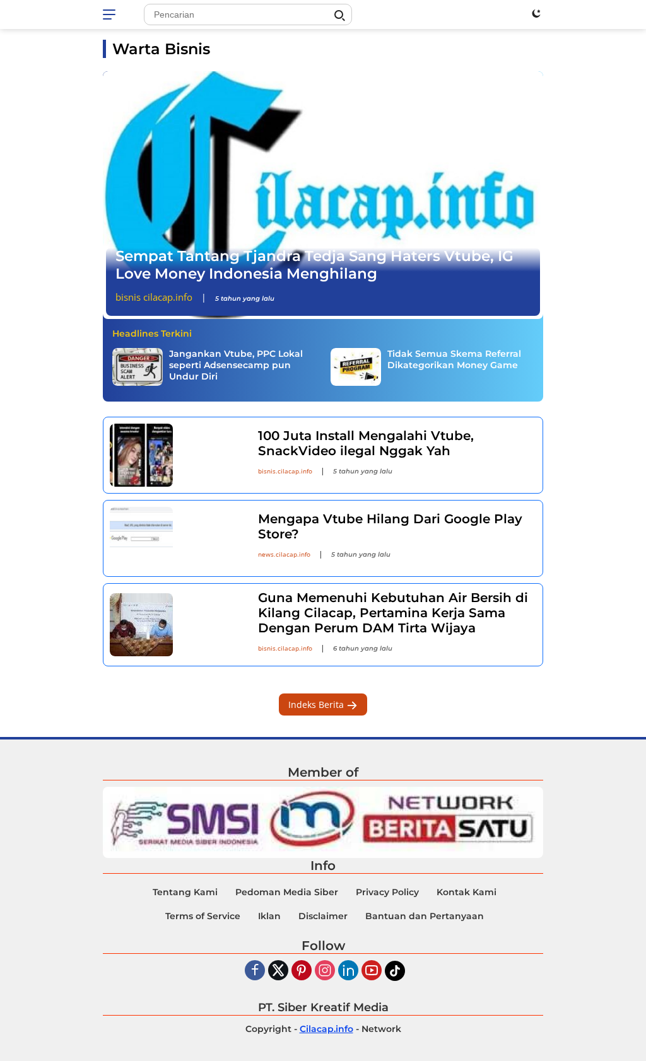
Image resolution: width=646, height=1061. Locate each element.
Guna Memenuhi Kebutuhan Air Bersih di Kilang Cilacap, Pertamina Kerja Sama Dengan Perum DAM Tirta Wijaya (393, 612)
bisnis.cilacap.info (285, 471)
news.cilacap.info (284, 554)
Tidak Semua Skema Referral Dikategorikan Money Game (454, 359)
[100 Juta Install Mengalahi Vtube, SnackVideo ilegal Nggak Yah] (176, 455)
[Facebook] (255, 971)
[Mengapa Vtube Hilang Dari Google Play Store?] (176, 538)
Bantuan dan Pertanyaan (424, 916)
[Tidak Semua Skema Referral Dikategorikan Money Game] (356, 367)
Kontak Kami (466, 892)
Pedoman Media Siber (286, 892)
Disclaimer (323, 916)
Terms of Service (202, 916)
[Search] (339, 16)
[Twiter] (278, 971)
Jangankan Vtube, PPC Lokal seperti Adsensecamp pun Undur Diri (236, 365)
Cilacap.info (326, 1029)
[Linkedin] (348, 971)
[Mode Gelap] (536, 13)
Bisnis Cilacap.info (153, 297)
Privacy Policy (387, 892)
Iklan (269, 916)
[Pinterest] (301, 971)
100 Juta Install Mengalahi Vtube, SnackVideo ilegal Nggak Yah (366, 443)
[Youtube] (371, 971)
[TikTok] (395, 971)
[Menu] (111, 14)
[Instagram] (325, 971)
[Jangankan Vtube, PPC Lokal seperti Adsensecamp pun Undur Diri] (137, 367)
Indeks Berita (317, 704)
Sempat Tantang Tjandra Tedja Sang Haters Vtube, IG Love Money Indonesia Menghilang (314, 264)
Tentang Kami (185, 892)
